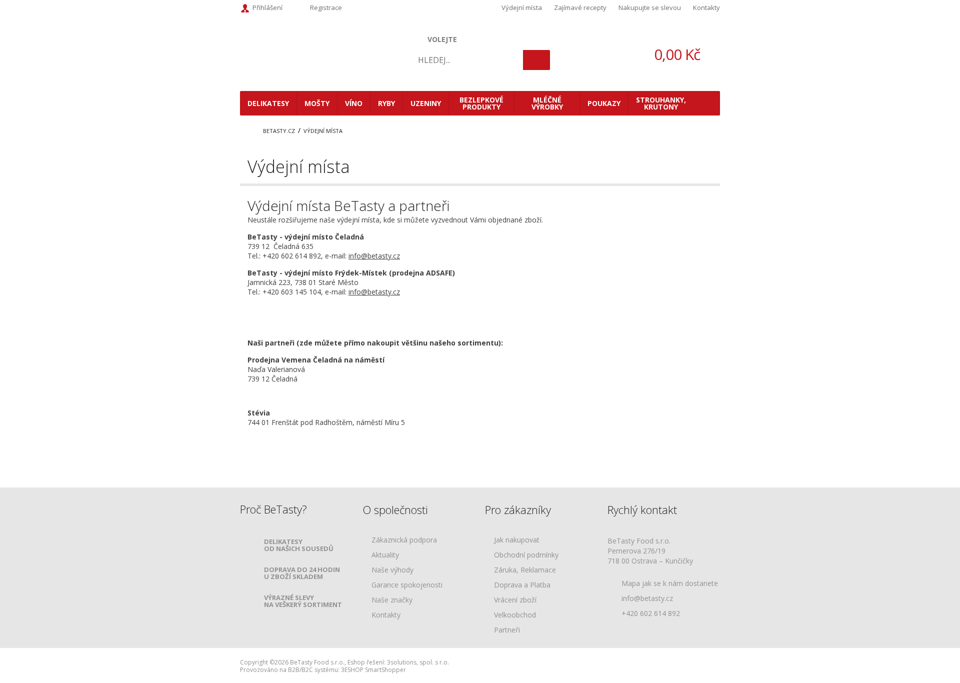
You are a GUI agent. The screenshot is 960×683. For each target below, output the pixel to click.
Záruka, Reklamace (525, 570)
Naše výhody (393, 570)
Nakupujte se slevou (649, 7)
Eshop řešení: (367, 662)
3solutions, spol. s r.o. (418, 662)
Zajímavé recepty (580, 7)
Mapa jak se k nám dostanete (670, 583)
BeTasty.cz (279, 130)
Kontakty (706, 7)
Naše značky (392, 600)
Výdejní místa (522, 7)
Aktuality (385, 555)
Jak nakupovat (517, 540)
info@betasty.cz (374, 255)
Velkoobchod (515, 615)
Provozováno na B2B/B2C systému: (290, 670)
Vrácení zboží (515, 600)
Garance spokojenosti (407, 585)
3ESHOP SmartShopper (373, 670)
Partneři (507, 630)
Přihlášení (267, 7)
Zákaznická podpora (404, 540)
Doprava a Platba (522, 585)
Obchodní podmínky (526, 555)
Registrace (326, 7)
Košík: (660, 54)
